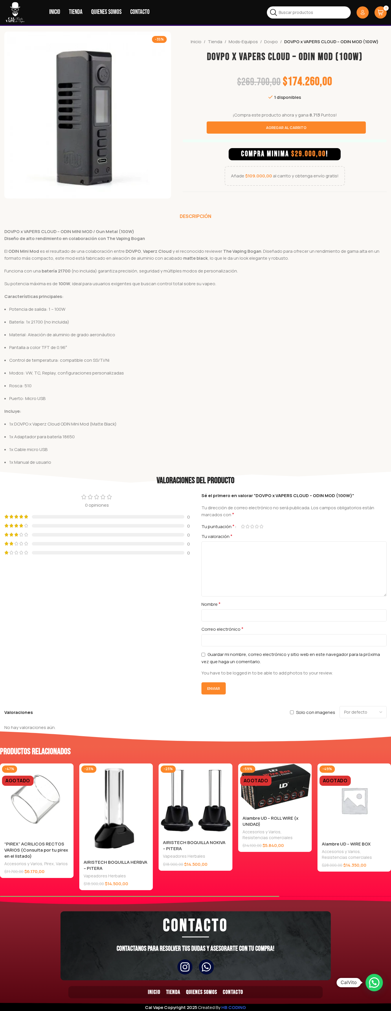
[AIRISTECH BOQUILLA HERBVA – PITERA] (116, 809)
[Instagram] (184, 966)
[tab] (195, 216)
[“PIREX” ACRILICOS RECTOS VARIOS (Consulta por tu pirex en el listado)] (37, 800)
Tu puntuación (217, 526)
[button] (374, 982)
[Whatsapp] (206, 966)
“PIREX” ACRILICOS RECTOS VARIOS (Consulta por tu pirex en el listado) (36, 850)
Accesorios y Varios (23, 863)
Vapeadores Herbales (105, 876)
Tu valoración (216, 536)
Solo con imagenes (315, 712)
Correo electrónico (222, 629)
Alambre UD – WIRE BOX (346, 844)
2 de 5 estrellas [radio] (247, 526)
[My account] (363, 12)
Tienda (215, 42)
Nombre (211, 604)
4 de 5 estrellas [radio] (257, 526)
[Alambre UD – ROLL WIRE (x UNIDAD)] (275, 787)
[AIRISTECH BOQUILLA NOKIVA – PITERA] (195, 799)
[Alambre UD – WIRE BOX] (354, 800)
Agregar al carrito (286, 127)
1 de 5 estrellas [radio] (243, 526)
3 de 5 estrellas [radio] (252, 526)
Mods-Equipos (243, 42)
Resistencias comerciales (268, 837)
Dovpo (271, 42)
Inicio (196, 42)
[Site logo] (15, 12)
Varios (62, 863)
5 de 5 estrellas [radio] (261, 526)
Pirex (49, 863)
